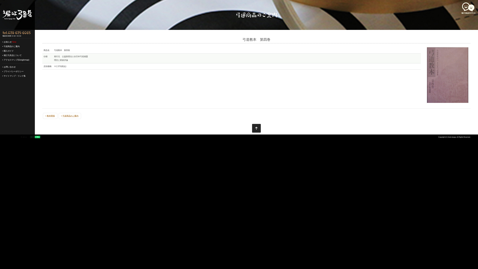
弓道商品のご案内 (12, 46)
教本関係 (51, 116)
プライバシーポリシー (14, 71)
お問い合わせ (10, 67)
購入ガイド (9, 51)
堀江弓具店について (13, 55)
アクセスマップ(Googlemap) (16, 60)
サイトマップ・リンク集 (15, 76)
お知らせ (8, 42)
